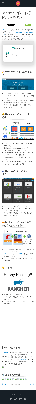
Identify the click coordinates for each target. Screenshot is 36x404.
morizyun (21, 395)
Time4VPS (19, 254)
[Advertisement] (18, 325)
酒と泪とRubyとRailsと (18, 3)
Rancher (6, 30)
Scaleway (8, 254)
